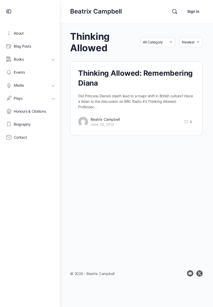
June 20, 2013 (102, 124)
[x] (199, 273)
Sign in (193, 11)
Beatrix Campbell (96, 11)
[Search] (174, 11)
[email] (190, 273)
